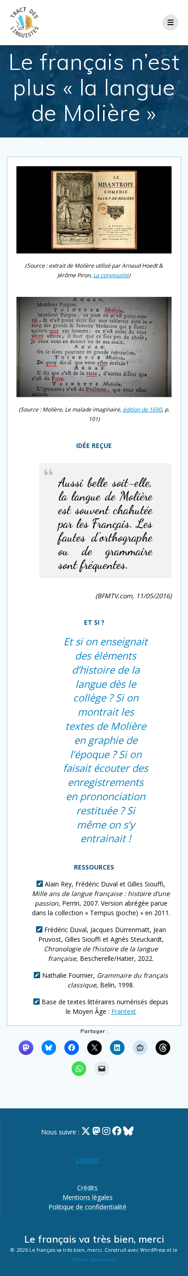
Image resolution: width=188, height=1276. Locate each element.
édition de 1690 (142, 409)
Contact (87, 1159)
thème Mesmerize (94, 1259)
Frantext (123, 1011)
